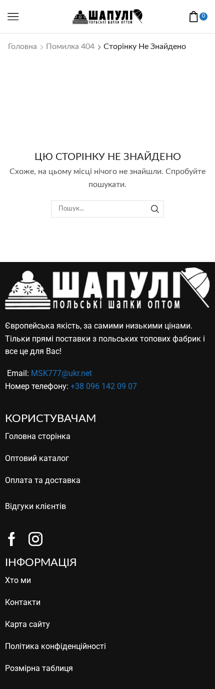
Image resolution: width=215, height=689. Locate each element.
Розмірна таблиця (39, 668)
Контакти (22, 602)
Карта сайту (27, 624)
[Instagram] (35, 539)
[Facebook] (11, 539)
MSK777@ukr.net (61, 373)
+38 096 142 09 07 (103, 386)
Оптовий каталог (37, 458)
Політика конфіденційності (55, 646)
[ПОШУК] (155, 209)
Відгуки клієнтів (35, 506)
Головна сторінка (37, 436)
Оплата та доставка (42, 480)
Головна (22, 46)
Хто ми (18, 580)
